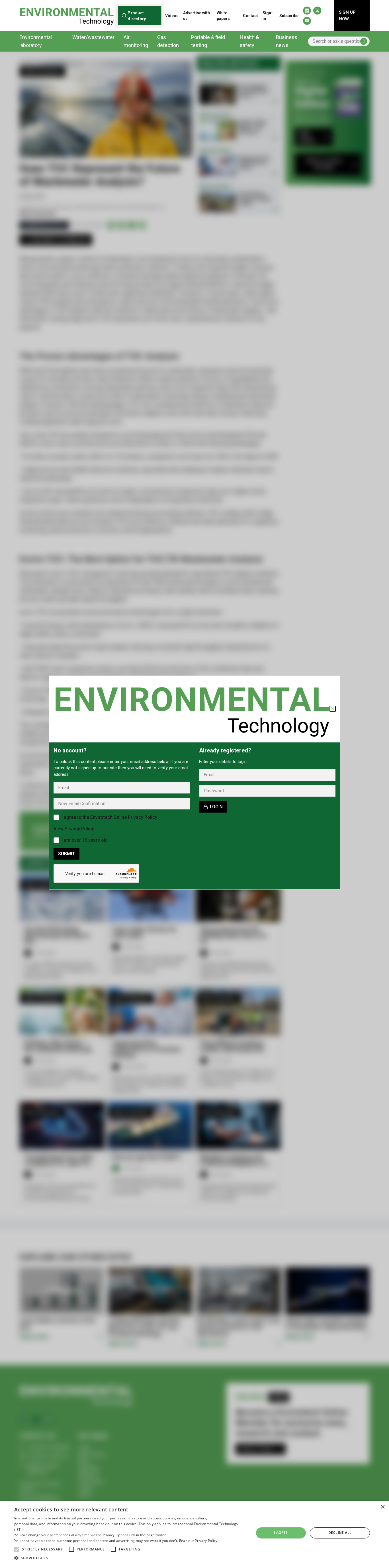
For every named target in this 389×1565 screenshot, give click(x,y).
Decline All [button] (339, 1532)
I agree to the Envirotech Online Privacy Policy (109, 817)
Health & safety (249, 41)
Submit (66, 853)
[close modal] (332, 709)
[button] (16, 1549)
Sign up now (347, 15)
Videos (172, 15)
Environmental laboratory (35, 41)
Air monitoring (136, 41)
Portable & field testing (208, 41)
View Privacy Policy (74, 828)
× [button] (382, 1507)
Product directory (137, 15)
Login (216, 806)
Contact (250, 15)
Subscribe (288, 15)
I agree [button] (281, 1532)
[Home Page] (66, 15)
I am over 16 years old (85, 840)
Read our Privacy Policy (198, 1540)
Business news (286, 41)
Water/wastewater (93, 37)
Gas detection (168, 41)
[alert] (194, 1533)
